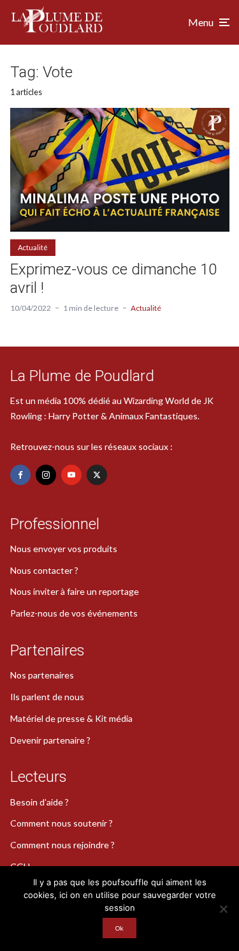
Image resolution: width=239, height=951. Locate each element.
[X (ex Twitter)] (97, 475)
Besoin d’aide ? (39, 802)
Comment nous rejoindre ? (62, 844)
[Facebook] (20, 475)
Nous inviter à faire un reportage (74, 591)
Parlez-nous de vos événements (74, 613)
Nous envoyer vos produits (63, 548)
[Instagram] (46, 475)
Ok (119, 928)
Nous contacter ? (44, 570)
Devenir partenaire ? (50, 740)
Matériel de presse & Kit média (71, 718)
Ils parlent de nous (47, 696)
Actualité (33, 247)
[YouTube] (71, 475)
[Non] (223, 908)
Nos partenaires (42, 675)
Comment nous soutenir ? (61, 823)
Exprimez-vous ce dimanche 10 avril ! (113, 278)
